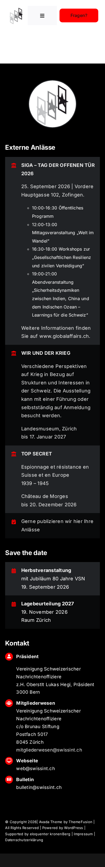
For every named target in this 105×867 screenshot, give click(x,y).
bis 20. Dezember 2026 (49, 504)
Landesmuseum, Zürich (49, 428)
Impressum (83, 834)
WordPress (73, 828)
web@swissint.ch (35, 768)
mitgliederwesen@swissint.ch (49, 750)
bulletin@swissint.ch (39, 787)
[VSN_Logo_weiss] (16, 8)
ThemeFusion (80, 822)
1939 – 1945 (35, 483)
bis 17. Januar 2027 (43, 437)
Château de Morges (44, 496)
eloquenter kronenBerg (50, 834)
